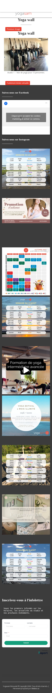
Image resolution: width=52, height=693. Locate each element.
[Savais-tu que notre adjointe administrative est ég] (26, 518)
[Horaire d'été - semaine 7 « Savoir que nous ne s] (26, 568)
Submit (26, 643)
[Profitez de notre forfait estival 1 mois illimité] (26, 420)
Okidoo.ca (35, 688)
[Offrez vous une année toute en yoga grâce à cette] (26, 370)
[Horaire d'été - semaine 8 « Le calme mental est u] (26, 469)
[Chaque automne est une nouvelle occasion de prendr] (26, 271)
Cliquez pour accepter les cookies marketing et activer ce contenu (26, 117)
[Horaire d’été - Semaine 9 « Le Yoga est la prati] (26, 321)
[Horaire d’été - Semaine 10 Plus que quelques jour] (26, 173)
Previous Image (13, 29)
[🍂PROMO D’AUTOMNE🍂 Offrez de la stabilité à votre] (26, 222)
